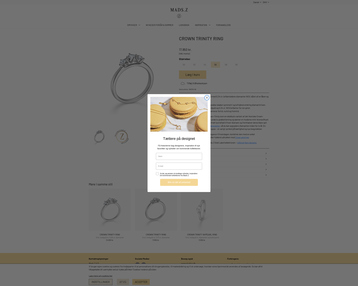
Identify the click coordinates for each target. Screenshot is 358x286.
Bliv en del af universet (179, 182)
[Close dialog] (206, 97)
